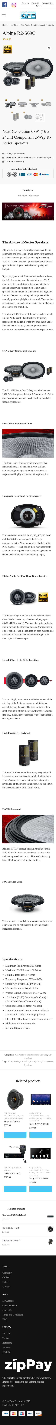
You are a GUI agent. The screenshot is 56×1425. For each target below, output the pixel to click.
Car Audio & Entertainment (33, 25)
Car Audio (24, 1061)
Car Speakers (35, 1061)
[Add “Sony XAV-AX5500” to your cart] (40, 1135)
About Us (25, 3)
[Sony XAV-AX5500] (40, 1099)
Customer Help (46, 3)
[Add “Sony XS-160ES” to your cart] (15, 1135)
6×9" (10, 1061)
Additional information (28, 195)
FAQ (4, 1319)
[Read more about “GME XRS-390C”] (15, 1189)
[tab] (28, 190)
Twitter (5, 1338)
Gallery (5, 1282)
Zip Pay (37, 6)
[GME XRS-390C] (15, 1154)
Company (7, 1272)
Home (4, 25)
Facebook (7, 1333)
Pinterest (6, 1347)
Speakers (28, 1065)
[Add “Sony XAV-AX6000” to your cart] (40, 1189)
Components (48, 1061)
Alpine (16, 1061)
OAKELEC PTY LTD (13, 1405)
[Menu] (4, 15)
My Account (8, 1301)
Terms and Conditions (12, 1314)
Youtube (6, 1352)
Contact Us (34, 3)
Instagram (7, 1343)
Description (28, 190)
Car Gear (14, 25)
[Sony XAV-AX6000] (40, 1154)
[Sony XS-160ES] (15, 1099)
